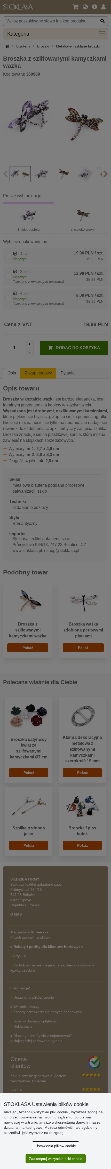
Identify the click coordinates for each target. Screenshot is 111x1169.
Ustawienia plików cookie (55, 1146)
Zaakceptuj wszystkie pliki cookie (55, 1159)
